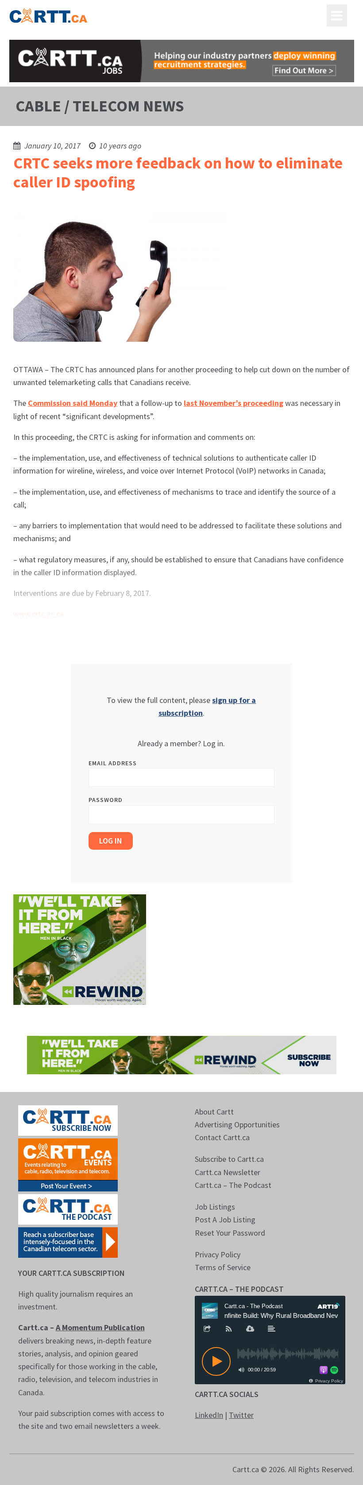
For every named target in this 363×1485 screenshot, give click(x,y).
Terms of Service (223, 1267)
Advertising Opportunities (237, 1124)
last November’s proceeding (233, 403)
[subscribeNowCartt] (68, 1120)
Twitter (241, 1415)
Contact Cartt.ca (222, 1137)
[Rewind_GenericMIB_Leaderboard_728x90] (181, 1054)
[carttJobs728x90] (181, 61)
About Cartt (214, 1112)
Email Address (113, 763)
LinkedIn (209, 1415)
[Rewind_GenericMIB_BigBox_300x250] (79, 949)
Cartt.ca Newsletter (227, 1172)
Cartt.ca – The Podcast (233, 1185)
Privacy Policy (217, 1254)
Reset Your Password (230, 1233)
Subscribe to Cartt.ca (229, 1159)
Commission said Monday (72, 403)
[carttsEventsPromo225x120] (68, 1164)
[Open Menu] (337, 15)
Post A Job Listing (225, 1219)
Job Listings (215, 1207)
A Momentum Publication (100, 1327)
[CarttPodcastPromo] (68, 1208)
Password (106, 800)
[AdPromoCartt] (68, 1242)
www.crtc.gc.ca (38, 614)
